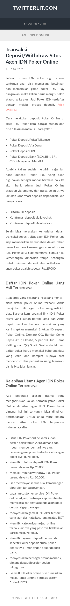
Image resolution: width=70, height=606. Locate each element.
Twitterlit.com (35, 8)
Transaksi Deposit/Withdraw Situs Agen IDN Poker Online (33, 55)
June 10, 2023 (15, 69)
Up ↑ (54, 597)
